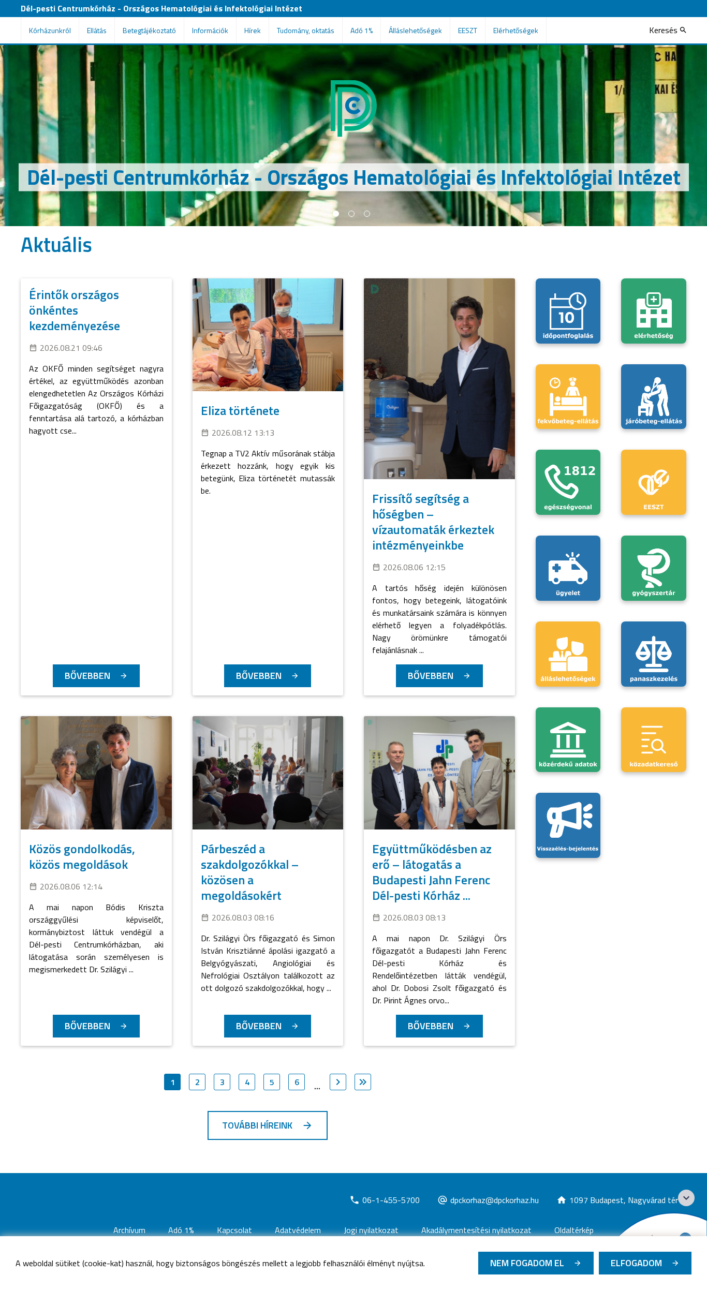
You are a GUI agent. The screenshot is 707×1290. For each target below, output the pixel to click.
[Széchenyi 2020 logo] (686, 1198)
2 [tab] (351, 214)
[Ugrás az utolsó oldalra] (363, 1082)
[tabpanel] (353, 135)
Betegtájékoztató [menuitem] (149, 30)
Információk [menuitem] (210, 30)
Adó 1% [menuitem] (361, 30)
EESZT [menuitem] (467, 30)
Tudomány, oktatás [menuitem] (305, 30)
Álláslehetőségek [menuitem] (415, 30)
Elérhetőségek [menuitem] (515, 30)
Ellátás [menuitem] (97, 30)
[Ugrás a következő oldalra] (338, 1082)
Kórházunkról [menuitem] (50, 30)
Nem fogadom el (527, 1263)
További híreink (257, 1125)
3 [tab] (367, 214)
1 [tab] (336, 214)
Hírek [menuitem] (252, 30)
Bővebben (87, 676)
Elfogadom (636, 1263)
